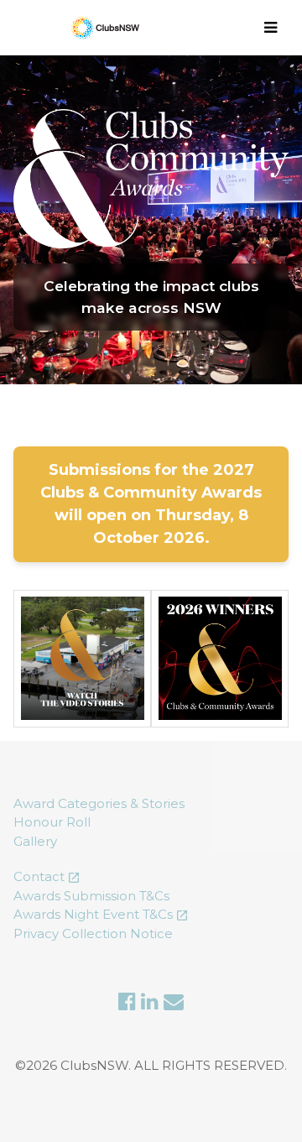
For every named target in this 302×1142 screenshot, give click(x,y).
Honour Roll (52, 822)
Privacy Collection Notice (93, 933)
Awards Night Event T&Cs (93, 914)
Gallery (35, 841)
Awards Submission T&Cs (91, 896)
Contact (39, 876)
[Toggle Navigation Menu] (273, 28)
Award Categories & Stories (99, 803)
